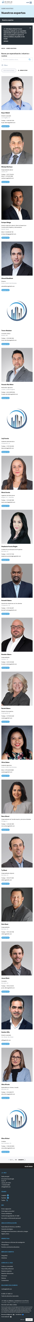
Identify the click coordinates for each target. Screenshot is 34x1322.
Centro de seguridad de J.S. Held (10, 1216)
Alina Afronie (5, 1084)
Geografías (4, 1255)
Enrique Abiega (6, 222)
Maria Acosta (5, 492)
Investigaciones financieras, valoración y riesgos (14, 1231)
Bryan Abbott (5, 113)
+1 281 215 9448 (10, 662)
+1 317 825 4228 (10, 716)
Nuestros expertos (6, 1271)
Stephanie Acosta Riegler (9, 546)
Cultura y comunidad (7, 1266)
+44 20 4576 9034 (10, 392)
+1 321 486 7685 (10, 500)
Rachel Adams (5, 708)
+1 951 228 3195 (10, 932)
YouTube (3, 1198)
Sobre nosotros (11, 48)
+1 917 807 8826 (9, 176)
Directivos (4, 1276)
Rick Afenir (4, 924)
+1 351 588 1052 (10, 338)
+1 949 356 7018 (10, 120)
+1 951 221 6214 (10, 986)
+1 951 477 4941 (10, 878)
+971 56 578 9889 (9, 770)
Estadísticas (19, 1314)
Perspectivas (5, 1244)
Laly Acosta (5, 438)
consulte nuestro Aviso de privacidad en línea (19, 1310)
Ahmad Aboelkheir (7, 278)
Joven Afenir (5, 978)
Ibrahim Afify (5, 1032)
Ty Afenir (4, 870)
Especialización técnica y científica (11, 1227)
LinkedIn (3, 1195)
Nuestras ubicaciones (7, 1273)
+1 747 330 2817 (10, 608)
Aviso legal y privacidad (7, 1211)
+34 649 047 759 (9, 232)
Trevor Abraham (6, 330)
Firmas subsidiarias (6, 1213)
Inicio (3, 48)
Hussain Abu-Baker (7, 384)
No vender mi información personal (11, 1218)
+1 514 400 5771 (10, 1092)
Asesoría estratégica (7, 1229)
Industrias (4, 1258)
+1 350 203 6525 (10, 1146)
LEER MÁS (6, 41)
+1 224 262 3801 (10, 824)
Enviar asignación (6, 1209)
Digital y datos (5, 1234)
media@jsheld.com (6, 1289)
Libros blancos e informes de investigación (13, 1242)
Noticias (3, 1278)
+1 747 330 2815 (10, 446)
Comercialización (5, 1316)
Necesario (6, 1314)
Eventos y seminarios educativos (10, 1247)
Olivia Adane (5, 762)
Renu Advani (5, 816)
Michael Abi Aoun (6, 167)
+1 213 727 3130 (10, 554)
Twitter (3, 1200)
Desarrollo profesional (7, 1269)
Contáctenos (5, 1280)
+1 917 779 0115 (10, 174)
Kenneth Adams (6, 600)
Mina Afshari (5, 1138)
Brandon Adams (6, 654)
